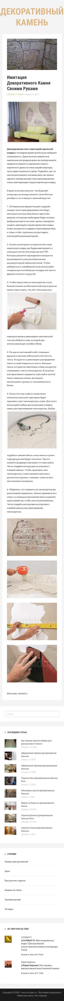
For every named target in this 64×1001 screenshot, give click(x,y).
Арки (7, 871)
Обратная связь (25, 995)
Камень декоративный (16, 861)
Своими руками (15, 94)
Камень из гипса (13, 890)
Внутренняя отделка (15, 880)
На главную (41, 995)
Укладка (9, 909)
